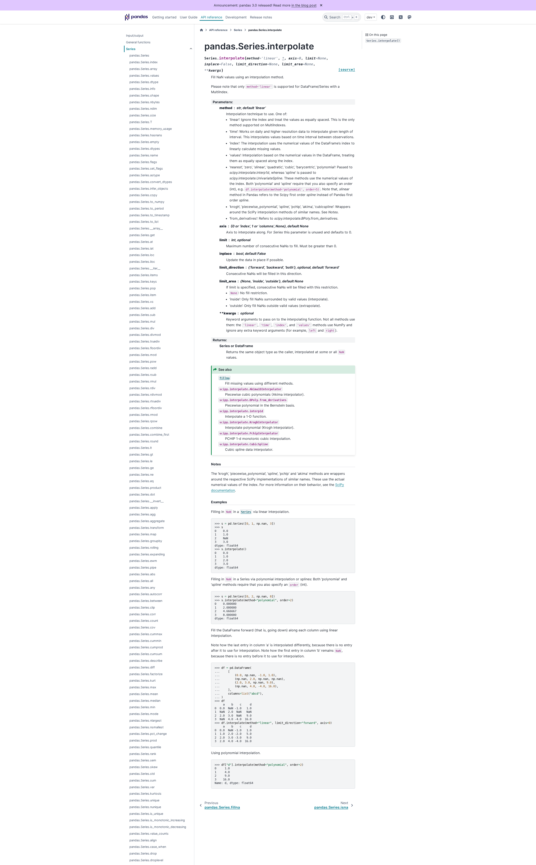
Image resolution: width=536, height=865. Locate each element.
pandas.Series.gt (141, 454)
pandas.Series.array (143, 69)
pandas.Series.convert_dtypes (150, 182)
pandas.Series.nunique (145, 807)
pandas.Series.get (142, 235)
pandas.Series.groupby (145, 541)
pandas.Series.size (142, 115)
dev (369, 17)
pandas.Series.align (143, 840)
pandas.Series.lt (140, 448)
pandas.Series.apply (143, 508)
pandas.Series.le (140, 461)
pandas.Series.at (141, 241)
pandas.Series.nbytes (144, 102)
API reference (211, 17)
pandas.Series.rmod (143, 414)
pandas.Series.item (142, 295)
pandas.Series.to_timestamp (149, 215)
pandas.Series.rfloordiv (145, 408)
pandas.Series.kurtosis (145, 793)
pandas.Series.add (142, 308)
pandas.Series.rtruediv (145, 401)
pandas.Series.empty (144, 142)
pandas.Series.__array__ (146, 228)
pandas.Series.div (141, 328)
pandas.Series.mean (143, 694)
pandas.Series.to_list (143, 222)
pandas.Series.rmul (142, 381)
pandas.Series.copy (143, 195)
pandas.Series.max (142, 687)
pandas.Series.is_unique (146, 813)
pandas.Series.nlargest (145, 720)
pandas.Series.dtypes (144, 148)
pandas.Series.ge (141, 468)
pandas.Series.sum (142, 780)
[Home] (201, 30)
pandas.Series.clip (142, 607)
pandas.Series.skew (143, 767)
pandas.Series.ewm (143, 561)
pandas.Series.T (140, 122)
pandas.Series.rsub (142, 374)
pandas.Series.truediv (144, 341)
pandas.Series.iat (141, 248)
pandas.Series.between (145, 600)
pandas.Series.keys (143, 281)
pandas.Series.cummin (145, 640)
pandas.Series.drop (143, 853)
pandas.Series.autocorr (145, 594)
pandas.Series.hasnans (145, 135)
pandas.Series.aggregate (147, 521)
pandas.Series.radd (143, 368)
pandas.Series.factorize (145, 674)
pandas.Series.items (143, 275)
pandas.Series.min (142, 707)
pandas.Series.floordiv (145, 348)
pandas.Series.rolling (143, 547)
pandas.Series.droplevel (146, 860)
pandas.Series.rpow (143, 421)
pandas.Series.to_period (146, 208)
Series (130, 49)
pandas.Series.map (142, 534)
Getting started (164, 17)
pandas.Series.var (142, 787)
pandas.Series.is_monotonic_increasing (157, 820)
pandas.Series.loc (141, 255)
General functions (138, 42)
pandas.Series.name (143, 155)
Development (236, 17)
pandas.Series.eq (141, 481)
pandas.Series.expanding (147, 554)
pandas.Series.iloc (142, 261)
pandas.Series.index (143, 62)
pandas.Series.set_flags (146, 168)
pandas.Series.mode (143, 714)
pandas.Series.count (143, 621)
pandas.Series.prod (143, 740)
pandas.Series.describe (145, 660)
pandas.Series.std (142, 773)
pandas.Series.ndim (143, 109)
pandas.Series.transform (146, 527)
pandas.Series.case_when (147, 847)
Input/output (134, 35)
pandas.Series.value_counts (149, 833)
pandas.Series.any (142, 587)
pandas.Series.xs (141, 301)
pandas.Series (139, 55)
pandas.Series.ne (141, 474)
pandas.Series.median (144, 700)
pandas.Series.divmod (145, 335)
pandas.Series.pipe (142, 567)
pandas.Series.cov (142, 627)
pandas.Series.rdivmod (145, 394)
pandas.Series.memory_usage (150, 128)
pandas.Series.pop (142, 288)
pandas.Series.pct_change (148, 734)
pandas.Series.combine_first (149, 434)
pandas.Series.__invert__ (146, 501)
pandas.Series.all (141, 581)
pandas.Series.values (144, 75)
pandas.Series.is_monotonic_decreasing (157, 827)
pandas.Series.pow (142, 361)
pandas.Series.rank (142, 754)
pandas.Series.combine (145, 428)
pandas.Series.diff (142, 667)
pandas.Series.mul (142, 321)
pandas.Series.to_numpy (146, 202)
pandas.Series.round (143, 441)
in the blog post (304, 5)
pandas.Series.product (145, 487)
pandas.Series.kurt (142, 680)
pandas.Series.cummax (145, 634)
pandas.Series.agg (142, 514)
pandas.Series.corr (142, 614)
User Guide (188, 17)
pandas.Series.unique (144, 800)
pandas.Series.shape (144, 95)
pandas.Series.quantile (145, 747)
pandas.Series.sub (142, 315)
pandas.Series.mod (143, 355)
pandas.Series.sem (142, 760)
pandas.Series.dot (142, 494)
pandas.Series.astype (144, 175)
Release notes (261, 17)
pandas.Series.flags (143, 162)
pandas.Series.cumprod (146, 647)
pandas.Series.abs (142, 574)
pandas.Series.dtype (143, 82)
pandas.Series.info (142, 89)
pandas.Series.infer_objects (148, 188)
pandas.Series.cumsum (145, 654)
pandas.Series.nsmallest (146, 727)
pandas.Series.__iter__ (144, 268)
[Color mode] (383, 17)
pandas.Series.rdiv (142, 388)
